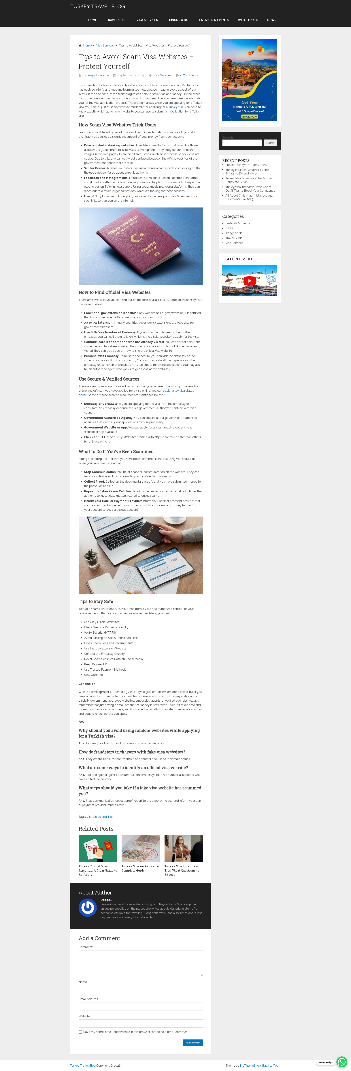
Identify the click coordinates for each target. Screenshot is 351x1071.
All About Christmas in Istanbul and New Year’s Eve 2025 (249, 197)
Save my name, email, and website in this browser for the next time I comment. (136, 1032)
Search (227, 137)
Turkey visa (176, 107)
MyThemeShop (250, 1065)
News (271, 20)
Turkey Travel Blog (97, 6)
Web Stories (248, 20)
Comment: (86, 947)
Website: (84, 1016)
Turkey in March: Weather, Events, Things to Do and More (247, 171)
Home (92, 20)
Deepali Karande (98, 75)
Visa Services (147, 20)
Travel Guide (116, 20)
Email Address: (89, 999)
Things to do (177, 20)
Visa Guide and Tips (100, 816)
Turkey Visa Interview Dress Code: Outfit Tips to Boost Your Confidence (250, 188)
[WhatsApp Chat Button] (341, 1061)
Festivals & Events (213, 20)
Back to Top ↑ (271, 1065)
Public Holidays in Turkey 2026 (246, 165)
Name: (83, 982)
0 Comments (189, 75)
